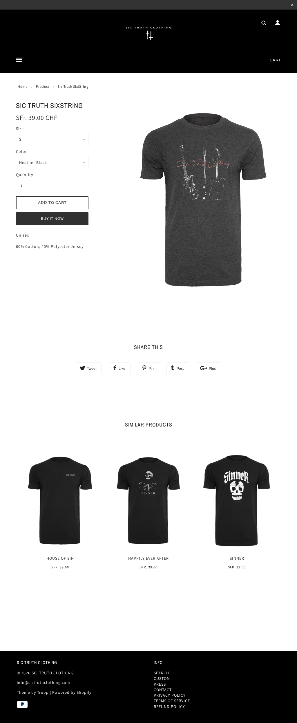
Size (20, 128)
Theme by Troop (33, 692)
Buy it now (52, 219)
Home (23, 86)
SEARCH (161, 673)
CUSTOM (162, 678)
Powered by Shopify (71, 692)
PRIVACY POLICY (170, 695)
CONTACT (163, 689)
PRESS (160, 684)
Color (21, 151)
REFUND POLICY (169, 706)
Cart (275, 60)
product (42, 86)
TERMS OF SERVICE (172, 700)
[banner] (148, 32)
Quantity (24, 174)
